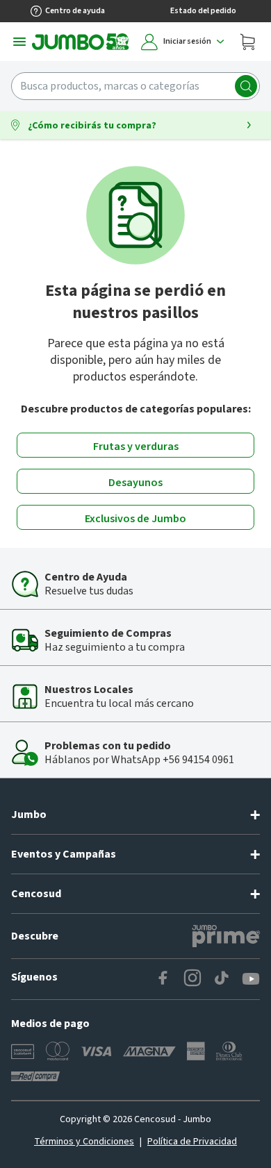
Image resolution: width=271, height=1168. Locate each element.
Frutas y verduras (136, 446)
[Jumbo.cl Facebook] (163, 979)
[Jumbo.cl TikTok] (222, 979)
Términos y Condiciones (84, 1142)
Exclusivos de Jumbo (135, 518)
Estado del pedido (203, 11)
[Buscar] (246, 86)
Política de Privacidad (192, 1142)
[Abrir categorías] (19, 41)
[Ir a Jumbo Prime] (226, 936)
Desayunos (135, 482)
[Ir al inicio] (80, 41)
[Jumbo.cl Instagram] (192, 979)
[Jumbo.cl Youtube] (251, 979)
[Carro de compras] (247, 42)
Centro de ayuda (75, 11)
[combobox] (135, 86)
